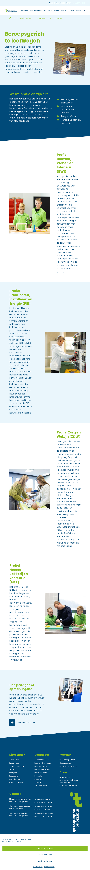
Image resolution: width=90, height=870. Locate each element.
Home (10, 18)
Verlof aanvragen (16, 766)
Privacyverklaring (50, 867)
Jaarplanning (15, 779)
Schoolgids (39, 779)
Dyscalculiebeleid (42, 769)
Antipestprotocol (41, 760)
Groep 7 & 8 (47, 11)
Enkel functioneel (45, 854)
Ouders (64, 11)
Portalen (69, 3)
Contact (71, 11)
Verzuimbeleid (40, 785)
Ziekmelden (14, 763)
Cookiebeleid (38, 867)
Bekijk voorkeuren (45, 861)
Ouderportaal (65, 763)
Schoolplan (39, 782)
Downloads (60, 3)
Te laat (12, 769)
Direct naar (79, 11)
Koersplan (38, 776)
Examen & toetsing (42, 763)
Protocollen (14, 776)
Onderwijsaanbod (35, 11)
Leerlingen (56, 11)
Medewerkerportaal (68, 766)
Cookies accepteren (45, 848)
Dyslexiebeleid (40, 772)
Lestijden (13, 772)
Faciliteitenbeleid (41, 766)
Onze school (23, 11)
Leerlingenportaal (67, 760)
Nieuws (52, 3)
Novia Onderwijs (16, 782)
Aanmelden (80, 3)
